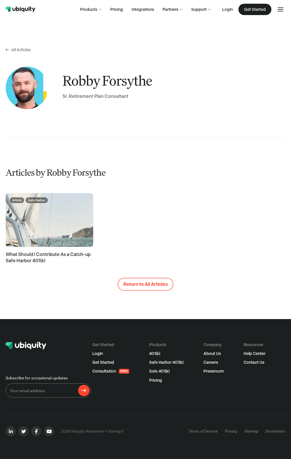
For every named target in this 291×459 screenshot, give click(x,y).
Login (227, 9)
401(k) (154, 353)
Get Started (103, 362)
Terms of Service (203, 431)
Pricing (155, 380)
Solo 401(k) (159, 371)
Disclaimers (275, 431)
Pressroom (213, 371)
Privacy (231, 431)
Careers (210, 362)
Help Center (254, 353)
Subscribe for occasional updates (37, 377)
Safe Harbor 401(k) (166, 362)
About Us (212, 353)
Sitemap (251, 431)
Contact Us (254, 362)
